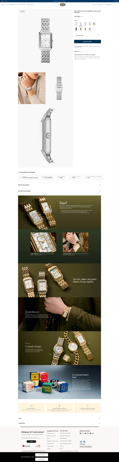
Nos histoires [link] (100, 4)
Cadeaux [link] (94, 4)
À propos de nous (50, 433)
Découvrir (63, 1)
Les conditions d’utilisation (27, 451)
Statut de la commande (65, 433)
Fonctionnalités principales (27, 172)
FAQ (61, 448)
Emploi (48, 438)
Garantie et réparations (65, 435)
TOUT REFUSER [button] (41, 459)
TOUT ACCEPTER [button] (41, 454)
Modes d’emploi (63, 438)
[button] (3, 1)
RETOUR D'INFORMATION (85, 446)
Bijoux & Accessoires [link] (21, 4)
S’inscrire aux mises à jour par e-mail (29, 437)
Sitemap (49, 448)
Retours (61, 446)
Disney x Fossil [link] (30, 4)
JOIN (31, 441)
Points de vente (50, 446)
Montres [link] (3, 4)
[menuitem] (3, 4)
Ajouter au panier (87, 41)
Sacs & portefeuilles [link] (11, 4)
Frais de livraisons (77, 46)
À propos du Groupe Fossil (52, 441)
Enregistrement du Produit (65, 443)
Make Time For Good (51, 436)
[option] (45, 40)
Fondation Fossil (50, 443)
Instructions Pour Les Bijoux (66, 440)
